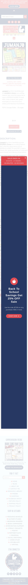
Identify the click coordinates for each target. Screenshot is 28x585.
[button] (25, 158)
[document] (14, 292)
